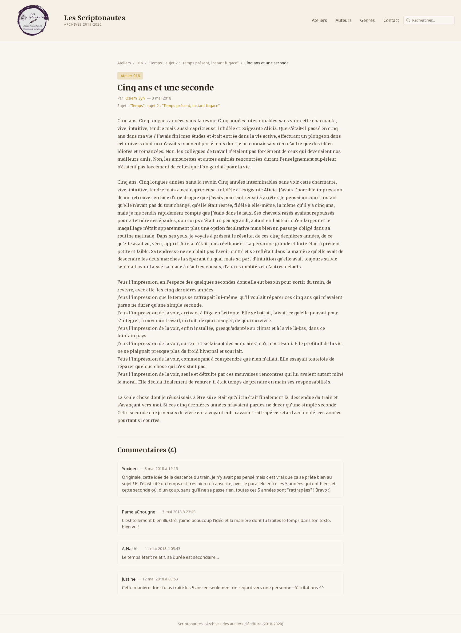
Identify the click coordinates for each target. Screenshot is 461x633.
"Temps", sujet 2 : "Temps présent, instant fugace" (194, 62)
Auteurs (344, 20)
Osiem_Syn (135, 98)
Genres (367, 20)
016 (140, 62)
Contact (391, 20)
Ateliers (319, 20)
